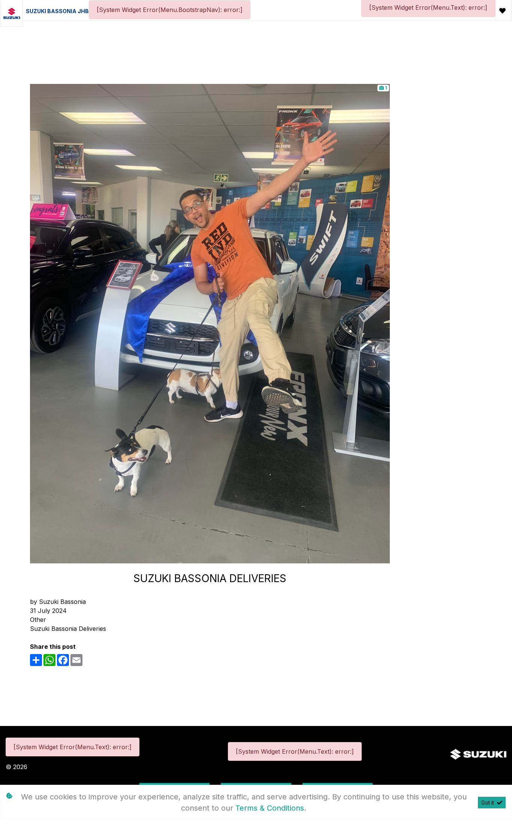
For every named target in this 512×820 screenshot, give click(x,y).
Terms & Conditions (269, 808)
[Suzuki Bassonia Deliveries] (210, 323)
